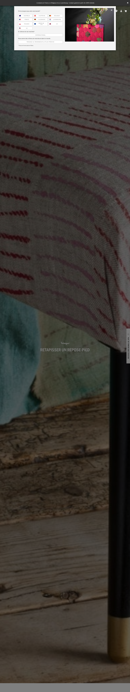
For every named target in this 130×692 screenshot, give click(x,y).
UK (57, 24)
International (40, 35)
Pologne (26, 24)
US (27, 28)
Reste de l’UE (42, 24)
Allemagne (41, 19)
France (26, 19)
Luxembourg (57, 19)
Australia (27, 15)
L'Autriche (42, 15)
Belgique (57, 15)
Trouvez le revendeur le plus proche (40, 42)
